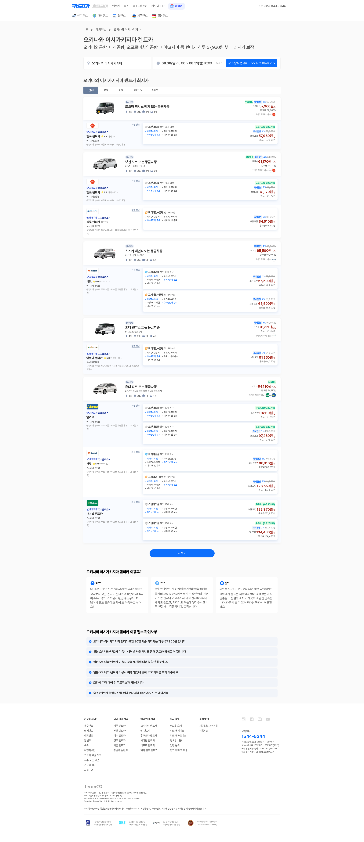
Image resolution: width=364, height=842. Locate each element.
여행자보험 (89, 750)
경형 (105, 90)
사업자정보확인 (141, 793)
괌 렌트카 (145, 730)
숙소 (126, 6)
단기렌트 (88, 730)
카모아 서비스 (177, 730)
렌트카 (116, 6)
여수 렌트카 (119, 735)
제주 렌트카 (119, 725)
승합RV (137, 90)
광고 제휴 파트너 (178, 750)
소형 (120, 90)
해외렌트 (101, 29)
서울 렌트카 (119, 745)
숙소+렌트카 (140, 6)
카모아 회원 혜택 (92, 755)
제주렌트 (88, 725)
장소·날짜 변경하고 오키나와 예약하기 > (251, 63)
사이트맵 (88, 770)
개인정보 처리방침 (208, 725)
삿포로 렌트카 (147, 745)
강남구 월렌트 (121, 750)
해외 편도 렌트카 (148, 750)
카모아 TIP (158, 6)
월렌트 (87, 740)
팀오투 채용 (176, 740)
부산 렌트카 (119, 730)
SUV (155, 90)
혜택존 (178, 6)
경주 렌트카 (119, 740)
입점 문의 (175, 745)
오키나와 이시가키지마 (127, 29)
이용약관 (203, 730)
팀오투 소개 (176, 725)
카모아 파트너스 (178, 735)
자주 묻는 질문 (91, 760)
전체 (90, 90)
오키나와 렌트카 (148, 725)
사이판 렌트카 (147, 740)
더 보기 (182, 553)
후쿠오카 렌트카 (148, 735)
